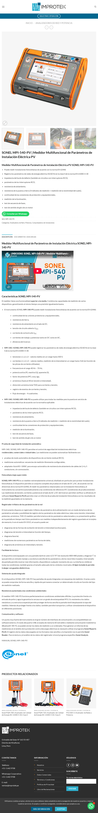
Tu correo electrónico (74, 778)
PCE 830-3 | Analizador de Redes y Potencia (79, 714)
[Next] (91, 78)
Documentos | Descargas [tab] (25, 237)
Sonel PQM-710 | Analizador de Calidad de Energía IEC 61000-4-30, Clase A (48, 714)
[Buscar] (95, 6)
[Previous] (7, 78)
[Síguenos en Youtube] (77, 765)
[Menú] (3, 7)
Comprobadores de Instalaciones (43, 223)
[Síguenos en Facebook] (68, 765)
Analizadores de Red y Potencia (53, 23)
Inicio (29, 23)
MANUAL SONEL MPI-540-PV (14, 640)
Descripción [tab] (7, 237)
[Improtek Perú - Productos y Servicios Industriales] (49, 7)
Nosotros (40, 765)
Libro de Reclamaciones (46, 789)
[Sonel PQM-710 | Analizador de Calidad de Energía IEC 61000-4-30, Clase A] (49, 693)
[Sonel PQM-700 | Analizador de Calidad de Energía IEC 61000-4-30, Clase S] (17, 693)
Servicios (40, 770)
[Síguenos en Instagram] (73, 765)
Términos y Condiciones (46, 780)
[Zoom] (5, 123)
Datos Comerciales (44, 775)
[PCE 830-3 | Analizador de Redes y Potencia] (81, 693)
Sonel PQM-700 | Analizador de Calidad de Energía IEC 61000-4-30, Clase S (16, 714)
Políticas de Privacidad (45, 784)
